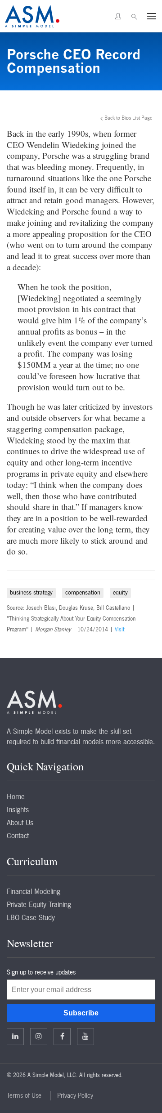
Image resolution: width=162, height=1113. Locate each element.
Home (16, 796)
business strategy (31, 592)
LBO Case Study (31, 917)
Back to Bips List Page (128, 118)
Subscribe (81, 1013)
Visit (119, 629)
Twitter (38, 1036)
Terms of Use (24, 1095)
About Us (20, 822)
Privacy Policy (75, 1095)
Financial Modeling (33, 891)
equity (120, 592)
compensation (82, 592)
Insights (18, 809)
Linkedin (15, 1036)
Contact (18, 835)
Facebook (62, 1036)
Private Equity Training (39, 904)
